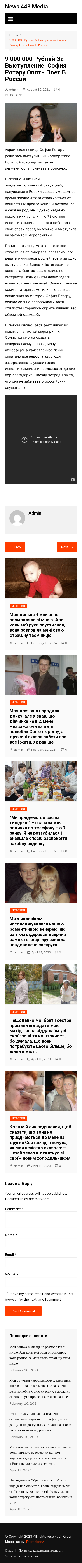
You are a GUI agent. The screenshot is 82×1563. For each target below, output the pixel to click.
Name (11, 1235)
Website (12, 1274)
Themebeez (34, 1542)
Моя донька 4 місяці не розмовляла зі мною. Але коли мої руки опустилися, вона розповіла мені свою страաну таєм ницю (37, 625)
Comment (14, 1209)
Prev (17, 547)
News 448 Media (26, 6)
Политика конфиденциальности (41, 1550)
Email (10, 1254)
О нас (9, 1550)
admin (13, 90)
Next (64, 547)
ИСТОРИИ (17, 95)
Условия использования (21, 1556)
